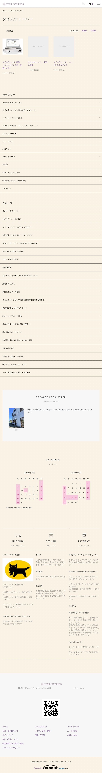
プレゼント (6, 188)
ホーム (4, 10)
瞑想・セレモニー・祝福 (12, 316)
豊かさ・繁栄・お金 (10, 211)
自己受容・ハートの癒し (12, 219)
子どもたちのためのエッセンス (14, 364)
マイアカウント (73, 726)
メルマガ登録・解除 (43, 730)
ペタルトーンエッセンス (12, 102)
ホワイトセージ (8, 156)
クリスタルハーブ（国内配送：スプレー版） (19, 110)
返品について (7, 735)
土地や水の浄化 (8, 348)
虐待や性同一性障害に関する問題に (16, 324)
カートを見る (72, 730)
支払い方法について (10, 739)
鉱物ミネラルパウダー (11, 172)
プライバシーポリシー (11, 747)
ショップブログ (41, 726)
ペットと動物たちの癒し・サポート (16, 372)
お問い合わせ (72, 735)
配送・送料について (10, 730)
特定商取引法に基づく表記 (12, 743)
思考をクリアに (8, 283)
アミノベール (7, 141)
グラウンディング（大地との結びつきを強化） (20, 243)
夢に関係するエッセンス (12, 332)
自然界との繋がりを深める (12, 356)
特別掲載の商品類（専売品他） (14, 180)
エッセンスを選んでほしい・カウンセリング (19, 125)
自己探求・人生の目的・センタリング (17, 235)
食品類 (5, 164)
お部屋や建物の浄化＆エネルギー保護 (17, 340)
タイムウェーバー (16, 10)
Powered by (38, 768)
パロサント (6, 149)
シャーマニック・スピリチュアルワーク (18, 227)
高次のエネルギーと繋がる (12, 251)
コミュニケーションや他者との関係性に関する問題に (23, 299)
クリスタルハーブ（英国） (12, 117)
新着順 (93, 30)
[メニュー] (98, 3)
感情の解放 (6, 267)
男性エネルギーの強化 (11, 291)
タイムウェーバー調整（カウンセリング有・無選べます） (12, 65)
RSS (36, 735)
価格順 (84, 30)
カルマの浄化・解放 (10, 259)
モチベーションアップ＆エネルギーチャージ (19, 275)
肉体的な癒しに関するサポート (14, 308)
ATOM (42, 735)
